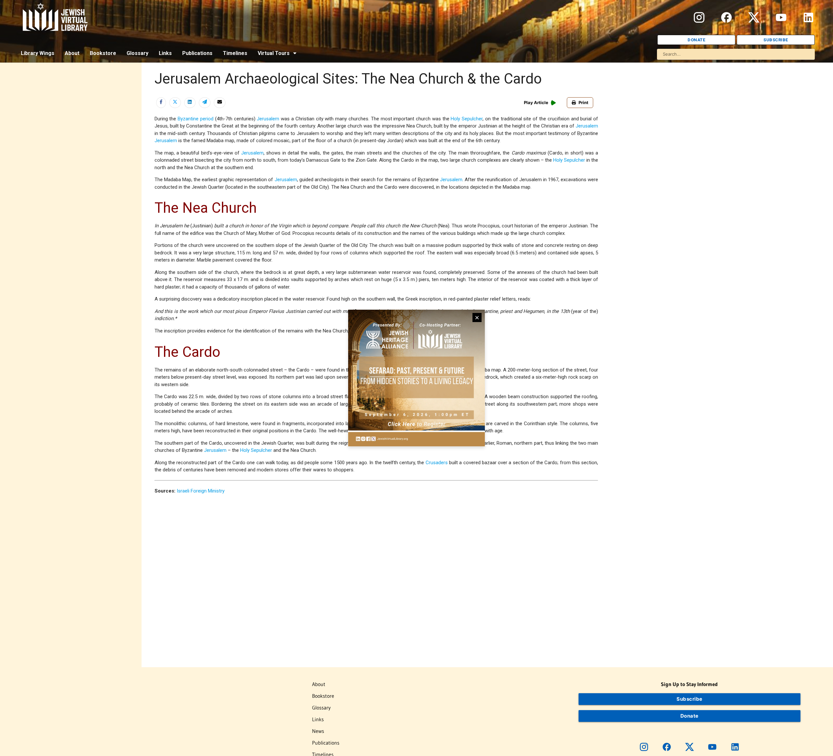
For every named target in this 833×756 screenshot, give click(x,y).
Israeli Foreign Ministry (201, 491)
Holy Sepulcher (467, 119)
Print (583, 102)
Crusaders (437, 463)
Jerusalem (268, 119)
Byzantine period (195, 119)
